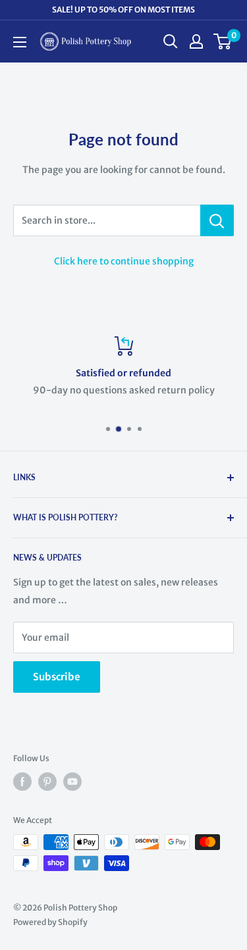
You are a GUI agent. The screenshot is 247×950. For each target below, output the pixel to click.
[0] (223, 41)
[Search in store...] (217, 220)
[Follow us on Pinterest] (47, 781)
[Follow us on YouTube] (72, 781)
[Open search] (170, 41)
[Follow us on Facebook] (22, 781)
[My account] (196, 41)
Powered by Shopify (50, 922)
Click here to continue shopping (124, 261)
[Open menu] (19, 42)
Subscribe (56, 676)
